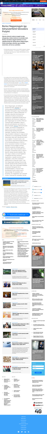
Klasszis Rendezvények (18, 3)
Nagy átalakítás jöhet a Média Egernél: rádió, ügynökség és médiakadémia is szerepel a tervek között (37, 304)
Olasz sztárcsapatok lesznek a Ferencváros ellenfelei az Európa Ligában (8, 254)
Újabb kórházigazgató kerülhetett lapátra (23, 242)
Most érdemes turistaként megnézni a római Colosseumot (38, 203)
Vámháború (5, 3)
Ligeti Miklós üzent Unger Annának (23, 243)
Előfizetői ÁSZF (23, 425)
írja (20, 82)
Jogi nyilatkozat (23, 420)
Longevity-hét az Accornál (36, 236)
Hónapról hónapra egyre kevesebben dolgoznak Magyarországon (23, 249)
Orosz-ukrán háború (36, 10)
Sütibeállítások (23, 427)
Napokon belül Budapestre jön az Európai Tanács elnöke (8, 257)
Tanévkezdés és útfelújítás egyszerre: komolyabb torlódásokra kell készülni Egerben (38, 309)
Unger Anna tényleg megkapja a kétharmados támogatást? (37, 385)
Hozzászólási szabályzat (23, 423)
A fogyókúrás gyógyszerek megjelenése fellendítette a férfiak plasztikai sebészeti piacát (37, 212)
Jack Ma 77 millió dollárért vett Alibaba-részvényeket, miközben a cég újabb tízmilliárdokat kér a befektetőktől (40, 142)
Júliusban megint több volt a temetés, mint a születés (20, 314)
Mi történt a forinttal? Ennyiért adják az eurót (17, 380)
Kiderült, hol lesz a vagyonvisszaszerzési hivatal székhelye (22, 246)
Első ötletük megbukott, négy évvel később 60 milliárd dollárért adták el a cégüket (40, 129)
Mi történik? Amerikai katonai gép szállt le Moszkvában (6, 394)
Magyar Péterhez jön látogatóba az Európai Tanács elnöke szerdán (23, 251)
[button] (42, 3)
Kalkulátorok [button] (35, 3)
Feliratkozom (38, 372)
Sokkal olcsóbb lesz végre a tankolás (17, 391)
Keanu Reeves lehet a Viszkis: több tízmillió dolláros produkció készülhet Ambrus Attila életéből (40, 156)
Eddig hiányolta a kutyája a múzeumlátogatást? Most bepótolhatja (36, 232)
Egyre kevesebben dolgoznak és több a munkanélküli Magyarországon (20, 324)
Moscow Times (14, 206)
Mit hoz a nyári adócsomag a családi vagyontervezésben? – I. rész (38, 221)
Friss (24, 3)
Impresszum (23, 416)
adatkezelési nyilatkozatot (37, 370)
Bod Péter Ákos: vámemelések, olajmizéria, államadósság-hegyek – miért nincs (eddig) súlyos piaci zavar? (38, 390)
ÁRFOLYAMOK (43, 1)
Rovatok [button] (30, 3)
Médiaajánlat (23, 418)
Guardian (8, 206)
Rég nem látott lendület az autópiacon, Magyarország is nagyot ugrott (20, 343)
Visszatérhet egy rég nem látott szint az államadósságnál (20, 368)
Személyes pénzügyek (35, 76)
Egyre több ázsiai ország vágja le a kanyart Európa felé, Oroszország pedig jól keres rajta (37, 381)
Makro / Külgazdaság (6, 23)
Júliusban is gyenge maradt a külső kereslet (19, 304)
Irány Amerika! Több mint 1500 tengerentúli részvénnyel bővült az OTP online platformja (38, 281)
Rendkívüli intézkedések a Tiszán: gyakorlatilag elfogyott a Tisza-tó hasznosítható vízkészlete (37, 314)
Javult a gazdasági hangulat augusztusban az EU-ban (7, 263)
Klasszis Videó (11, 3)
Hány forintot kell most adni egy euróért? (37, 399)
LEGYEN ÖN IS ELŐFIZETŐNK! (16, 228)
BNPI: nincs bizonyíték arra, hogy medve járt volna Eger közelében (37, 299)
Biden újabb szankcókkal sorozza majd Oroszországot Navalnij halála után (20, 182)
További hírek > (34, 181)
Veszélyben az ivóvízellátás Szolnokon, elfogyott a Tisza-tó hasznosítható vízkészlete (22, 253)
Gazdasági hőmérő (6, 5)
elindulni (17, 107)
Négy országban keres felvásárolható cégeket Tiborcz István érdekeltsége (40, 120)
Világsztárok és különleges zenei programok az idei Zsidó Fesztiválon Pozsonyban (38, 227)
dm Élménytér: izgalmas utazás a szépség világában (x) (37, 258)
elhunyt (16, 125)
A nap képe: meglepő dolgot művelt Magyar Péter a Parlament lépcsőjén (7, 387)
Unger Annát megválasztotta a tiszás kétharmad (8, 260)
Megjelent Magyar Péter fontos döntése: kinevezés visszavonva (7, 380)
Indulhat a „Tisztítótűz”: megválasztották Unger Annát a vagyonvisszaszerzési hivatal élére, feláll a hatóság (37, 295)
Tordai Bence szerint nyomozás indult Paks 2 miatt (20, 334)
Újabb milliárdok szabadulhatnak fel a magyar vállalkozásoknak (20, 359)
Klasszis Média (23, 429)
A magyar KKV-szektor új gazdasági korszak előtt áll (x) (37, 352)
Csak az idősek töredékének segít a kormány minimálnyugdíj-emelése (23, 256)
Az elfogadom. (37, 370)
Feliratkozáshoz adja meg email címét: (37, 364)
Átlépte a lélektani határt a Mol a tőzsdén (8, 250)
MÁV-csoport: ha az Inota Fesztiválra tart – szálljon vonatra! (38, 240)
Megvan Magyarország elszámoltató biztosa (38, 217)
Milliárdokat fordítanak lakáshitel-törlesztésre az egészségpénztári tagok (8, 247)
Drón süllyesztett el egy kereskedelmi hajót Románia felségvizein (36, 208)
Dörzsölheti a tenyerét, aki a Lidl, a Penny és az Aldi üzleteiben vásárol (17, 386)
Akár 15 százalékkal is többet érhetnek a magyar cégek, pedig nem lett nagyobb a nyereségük (39, 170)
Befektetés (27, 3)
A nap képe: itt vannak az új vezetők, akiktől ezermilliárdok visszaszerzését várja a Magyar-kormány (8, 243)
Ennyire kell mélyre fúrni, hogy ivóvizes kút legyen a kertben (17, 395)
